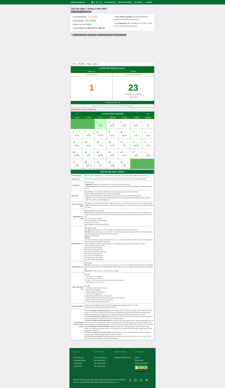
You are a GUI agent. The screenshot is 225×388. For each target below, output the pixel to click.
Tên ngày (88, 230)
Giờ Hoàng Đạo (76, 175)
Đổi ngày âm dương (79, 360)
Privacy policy (139, 360)
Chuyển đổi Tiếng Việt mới (122, 357)
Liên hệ (137, 357)
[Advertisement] (112, 49)
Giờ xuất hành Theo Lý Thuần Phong (78, 324)
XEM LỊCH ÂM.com (78, 2)
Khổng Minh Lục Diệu (78, 217)
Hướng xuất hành (77, 306)
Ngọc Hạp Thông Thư (78, 288)
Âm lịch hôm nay (78, 357)
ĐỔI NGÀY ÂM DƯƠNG (124, 2)
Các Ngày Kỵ (75, 185)
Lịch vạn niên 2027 (99, 366)
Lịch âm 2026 (77, 366)
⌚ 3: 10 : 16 (96, 2)
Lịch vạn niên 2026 (99, 363)
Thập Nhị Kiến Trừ (77, 267)
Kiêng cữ (87, 236)
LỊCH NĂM (149, 2)
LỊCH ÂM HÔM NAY (109, 2)
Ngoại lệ (87, 238)
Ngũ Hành (75, 196)
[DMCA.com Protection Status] (141, 368)
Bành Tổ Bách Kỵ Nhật (78, 205)
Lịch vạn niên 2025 (99, 360)
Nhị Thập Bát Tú (77, 244)
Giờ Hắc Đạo (75, 179)
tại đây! (117, 382)
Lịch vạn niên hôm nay (100, 357)
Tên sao (87, 228)
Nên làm (87, 232)
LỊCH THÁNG (138, 2)
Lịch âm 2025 (77, 363)
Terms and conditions (141, 363)
